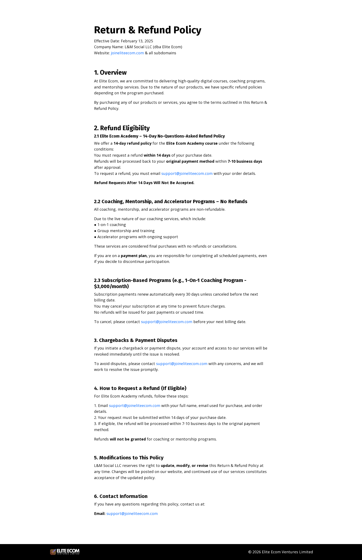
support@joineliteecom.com (187, 173)
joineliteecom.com (127, 52)
